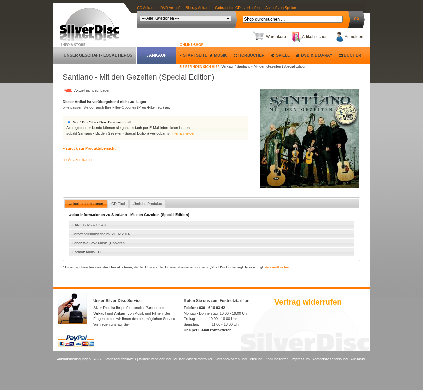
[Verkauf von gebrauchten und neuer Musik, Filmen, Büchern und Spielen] (92, 40)
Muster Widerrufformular (192, 359)
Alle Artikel (358, 359)
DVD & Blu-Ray (316, 55)
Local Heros (117, 55)
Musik (220, 55)
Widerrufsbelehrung (155, 359)
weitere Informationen (86, 204)
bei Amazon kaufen (78, 160)
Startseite (195, 55)
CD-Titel (118, 204)
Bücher (352, 55)
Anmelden (354, 36)
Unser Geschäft (82, 55)
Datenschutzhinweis (120, 359)
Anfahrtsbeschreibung (330, 359)
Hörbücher (251, 55)
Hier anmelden (183, 133)
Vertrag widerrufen (308, 302)
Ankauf (157, 55)
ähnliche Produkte (147, 204)
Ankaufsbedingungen (74, 359)
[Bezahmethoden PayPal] (76, 346)
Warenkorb (276, 36)
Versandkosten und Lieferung (238, 359)
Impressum (300, 359)
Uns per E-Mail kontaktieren (208, 330)
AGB (97, 359)
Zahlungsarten (276, 359)
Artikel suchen (314, 36)
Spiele (283, 55)
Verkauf (99, 313)
